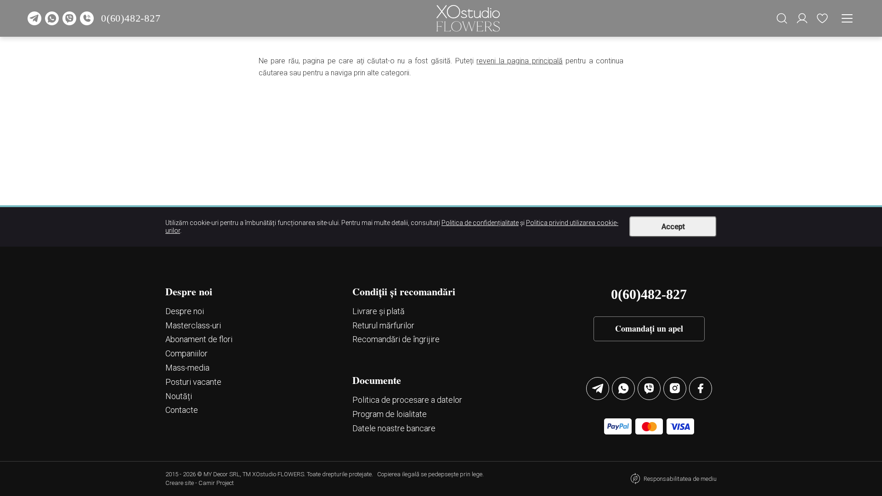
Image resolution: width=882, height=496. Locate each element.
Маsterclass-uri (193, 325)
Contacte (181, 410)
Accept (673, 226)
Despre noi (184, 311)
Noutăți (178, 396)
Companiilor (186, 353)
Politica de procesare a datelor (407, 400)
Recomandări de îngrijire (396, 339)
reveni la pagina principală (519, 60)
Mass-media (187, 367)
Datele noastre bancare (393, 428)
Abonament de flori (198, 339)
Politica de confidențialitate (480, 222)
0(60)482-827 (131, 18)
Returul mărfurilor (383, 325)
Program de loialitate (389, 414)
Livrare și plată (378, 311)
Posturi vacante (193, 382)
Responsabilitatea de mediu (680, 478)
